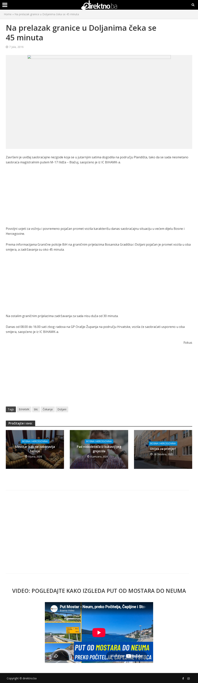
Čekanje (48, 409)
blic (36, 409)
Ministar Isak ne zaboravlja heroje (35, 449)
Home (8, 14)
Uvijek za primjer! (163, 449)
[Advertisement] (99, 198)
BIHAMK (24, 409)
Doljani (61, 409)
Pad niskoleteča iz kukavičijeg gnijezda (99, 449)
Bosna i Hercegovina (35, 441)
